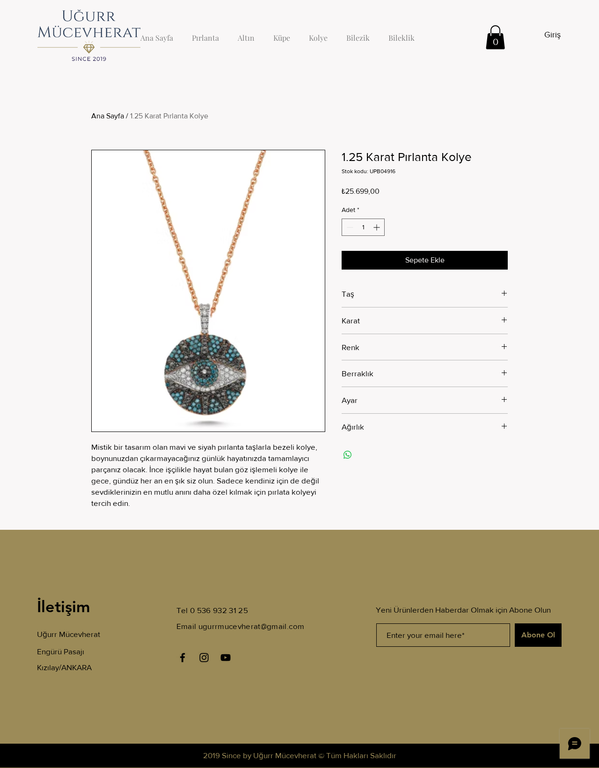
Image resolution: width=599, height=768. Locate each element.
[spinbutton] (363, 227)
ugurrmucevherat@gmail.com (251, 626)
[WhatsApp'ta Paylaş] (347, 455)
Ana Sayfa (107, 116)
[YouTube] (225, 657)
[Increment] (377, 227)
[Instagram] (204, 657)
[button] (495, 37)
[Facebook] (182, 657)
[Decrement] (349, 227)
